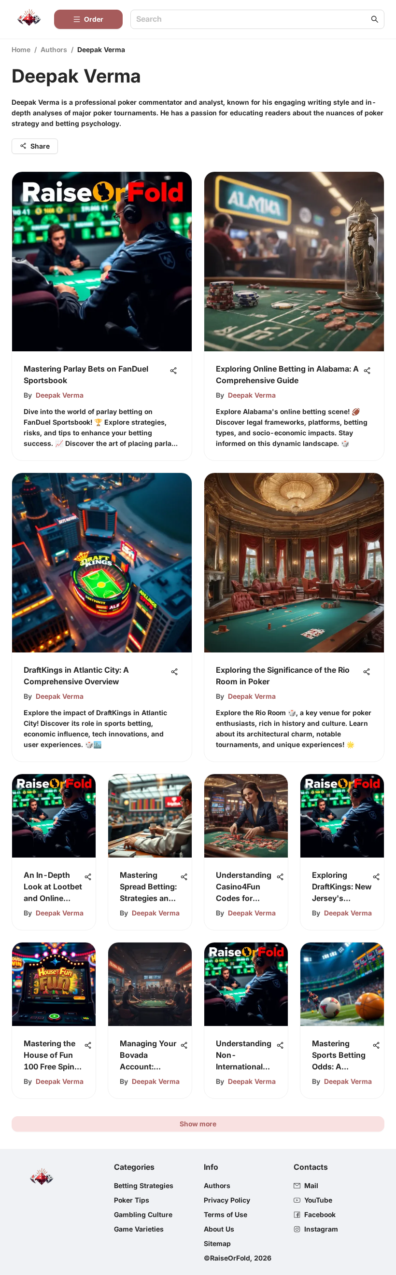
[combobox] (252, 20)
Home (21, 49)
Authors (54, 49)
